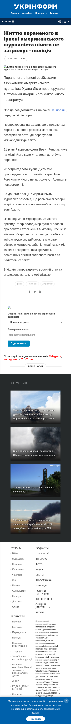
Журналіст (47, 284)
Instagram (10, 359)
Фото (39, 564)
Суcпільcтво (19, 590)
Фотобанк (27, 13)
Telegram (55, 356)
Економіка (18, 569)
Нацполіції (57, 110)
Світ (14, 580)
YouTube (27, 359)
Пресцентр (41, 13)
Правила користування (20, 644)
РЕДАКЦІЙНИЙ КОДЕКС (20, 687)
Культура (17, 596)
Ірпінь (19, 284)
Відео (39, 569)
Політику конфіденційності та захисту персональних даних (36, 709)
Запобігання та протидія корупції (22, 658)
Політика (17, 564)
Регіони (16, 585)
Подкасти (42, 548)
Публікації (42, 553)
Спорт (15, 606)
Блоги (40, 574)
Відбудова (18, 558)
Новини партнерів (42, 592)
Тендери (17, 651)
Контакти (17, 627)
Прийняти (36, 718)
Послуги (15, 13)
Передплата (19, 632)
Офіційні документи (43, 605)
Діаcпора (17, 601)
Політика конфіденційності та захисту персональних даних (22, 670)
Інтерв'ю (41, 558)
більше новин (35, 366)
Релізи (40, 612)
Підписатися (19, 343)
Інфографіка (44, 580)
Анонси (54, 13)
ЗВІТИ (15, 681)
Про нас (16, 621)
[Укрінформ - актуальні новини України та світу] (35, 6)
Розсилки (17, 694)
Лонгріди (42, 585)
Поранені (32, 284)
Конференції (44, 599)
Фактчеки (17, 574)
